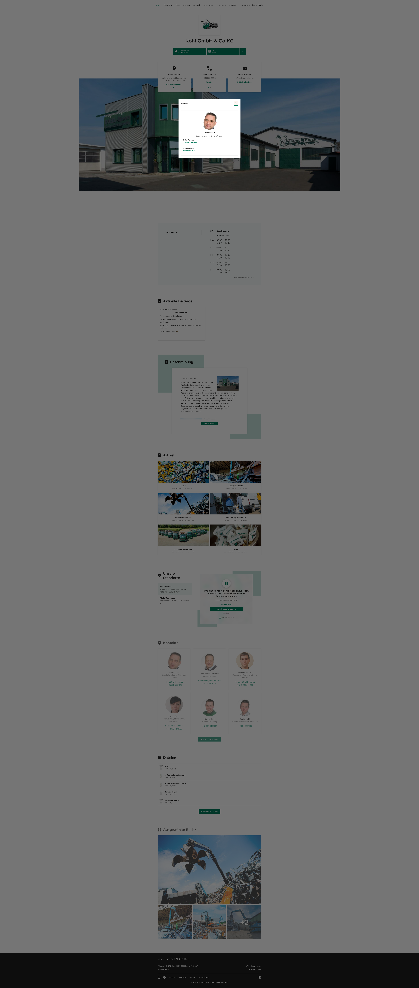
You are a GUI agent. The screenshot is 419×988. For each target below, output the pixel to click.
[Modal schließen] (209, 494)
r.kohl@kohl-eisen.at (190, 142)
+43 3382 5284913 (189, 150)
